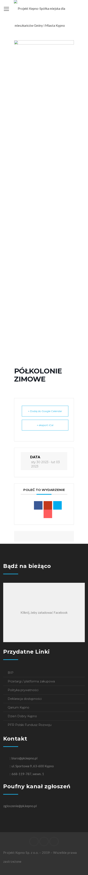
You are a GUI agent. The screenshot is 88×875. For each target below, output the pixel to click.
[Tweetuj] (57, 505)
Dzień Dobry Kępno (22, 716)
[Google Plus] (48, 505)
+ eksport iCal (45, 425)
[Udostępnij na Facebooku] (38, 505)
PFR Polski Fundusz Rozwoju (29, 725)
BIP (10, 673)
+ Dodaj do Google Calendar (45, 411)
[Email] (48, 514)
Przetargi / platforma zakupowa (31, 681)
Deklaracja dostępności (25, 699)
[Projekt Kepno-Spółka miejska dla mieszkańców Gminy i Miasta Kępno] (40, 16)
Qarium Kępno (18, 707)
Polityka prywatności (23, 690)
